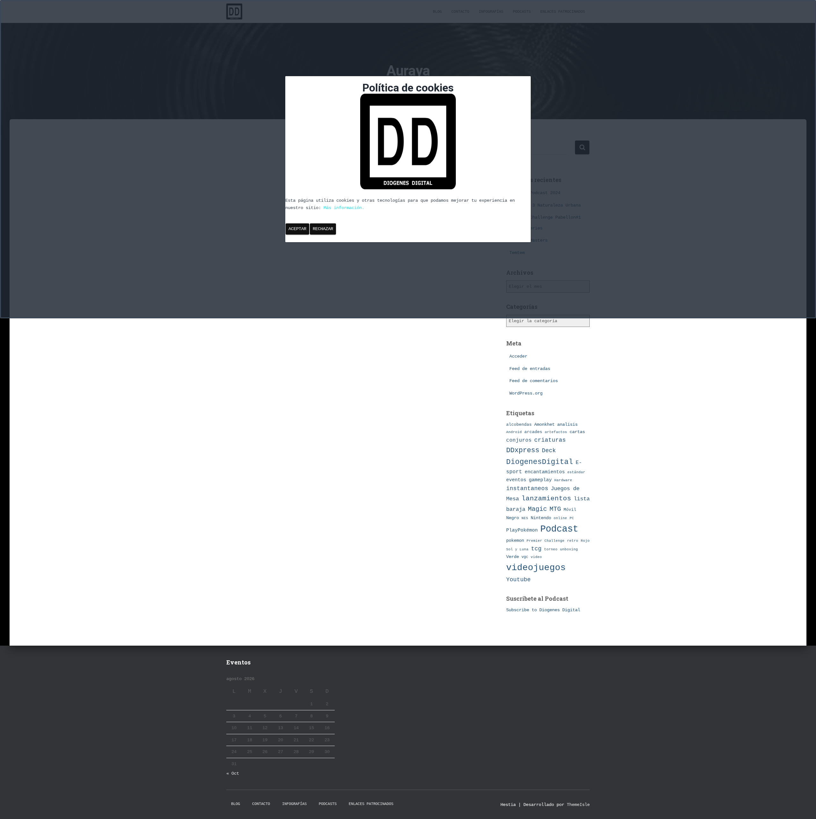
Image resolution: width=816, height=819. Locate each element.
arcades (533, 432)
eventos (516, 480)
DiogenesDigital (539, 462)
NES (524, 518)
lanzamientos (546, 498)
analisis (567, 424)
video (536, 557)
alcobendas (519, 424)
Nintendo (541, 517)
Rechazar (323, 228)
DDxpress (522, 450)
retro (572, 541)
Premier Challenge (546, 541)
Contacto (261, 804)
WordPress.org (526, 393)
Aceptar (297, 228)
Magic (537, 509)
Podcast (559, 529)
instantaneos (527, 488)
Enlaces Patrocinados (371, 804)
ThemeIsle (578, 804)
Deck (549, 450)
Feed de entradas (529, 368)
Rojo (585, 541)
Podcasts (328, 804)
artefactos (556, 432)
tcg (536, 549)
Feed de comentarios (533, 380)
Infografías (294, 804)
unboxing (569, 549)
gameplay (540, 480)
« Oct (232, 773)
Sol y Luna (517, 549)
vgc (524, 557)
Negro (512, 518)
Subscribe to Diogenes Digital (543, 609)
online (560, 518)
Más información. (344, 207)
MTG (555, 509)
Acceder (518, 356)
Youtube (518, 579)
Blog (235, 804)
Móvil (570, 509)
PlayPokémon (522, 530)
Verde (512, 556)
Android (514, 432)
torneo (550, 549)
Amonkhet (544, 424)
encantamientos (545, 472)
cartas (577, 432)
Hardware (563, 480)
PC (572, 518)
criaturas (550, 440)
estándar (576, 472)
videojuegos (536, 567)
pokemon (515, 540)
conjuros (519, 440)
